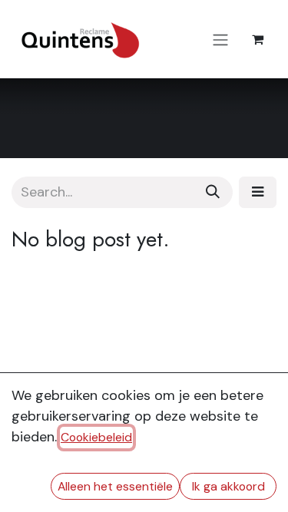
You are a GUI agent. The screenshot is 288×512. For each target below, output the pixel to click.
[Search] (213, 192)
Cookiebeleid (96, 437)
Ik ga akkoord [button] (228, 486)
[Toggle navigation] (220, 39)
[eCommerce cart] (257, 39)
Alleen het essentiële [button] (115, 486)
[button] (257, 192)
